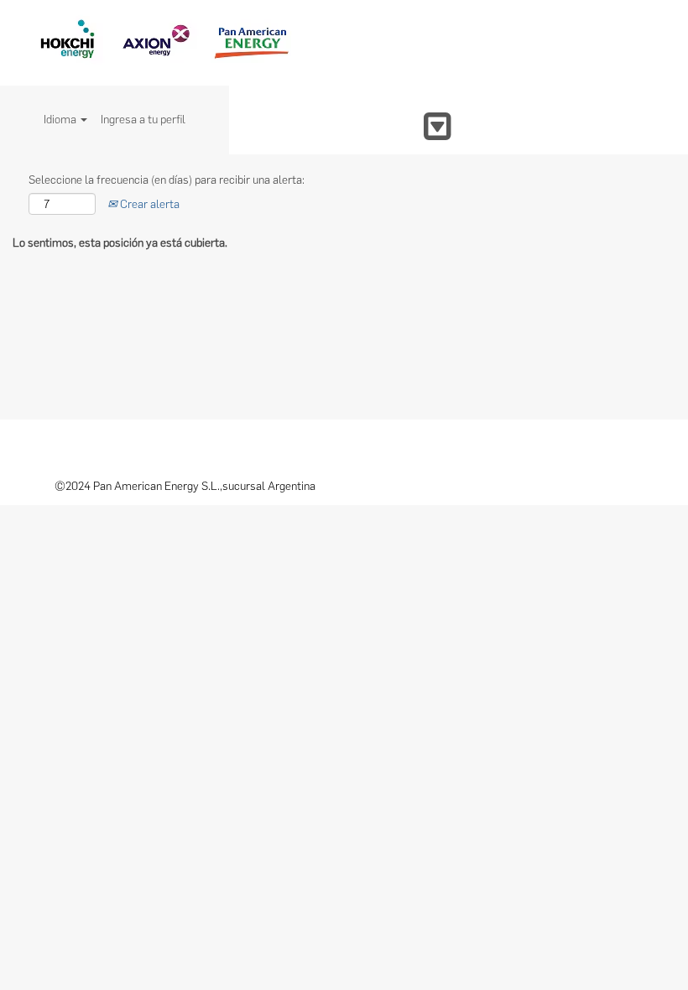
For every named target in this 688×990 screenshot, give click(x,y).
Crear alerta (148, 204)
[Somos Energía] (162, 42)
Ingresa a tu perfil (143, 119)
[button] (343, 126)
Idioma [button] (61, 119)
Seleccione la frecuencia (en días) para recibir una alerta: (167, 180)
